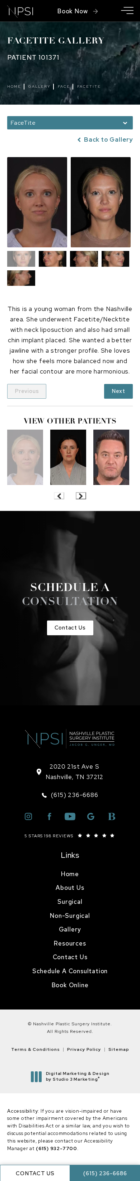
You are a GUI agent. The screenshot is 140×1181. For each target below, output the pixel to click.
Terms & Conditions (35, 1049)
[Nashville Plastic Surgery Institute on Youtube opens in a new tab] (70, 816)
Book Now (72, 11)
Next (118, 391)
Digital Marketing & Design (77, 1076)
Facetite (89, 86)
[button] (127, 11)
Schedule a (70, 595)
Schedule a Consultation (70, 971)
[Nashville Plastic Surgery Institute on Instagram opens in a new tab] (28, 816)
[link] (70, 795)
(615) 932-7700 (56, 1148)
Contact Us (70, 627)
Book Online (70, 985)
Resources (70, 943)
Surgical (69, 902)
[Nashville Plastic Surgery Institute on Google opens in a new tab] (90, 816)
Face (64, 86)
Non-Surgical (70, 916)
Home (14, 86)
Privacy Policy (84, 1049)
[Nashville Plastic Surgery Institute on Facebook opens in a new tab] (49, 816)
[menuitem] (70, 874)
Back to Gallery (108, 140)
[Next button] (81, 495)
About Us (70, 888)
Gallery (39, 86)
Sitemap (118, 1049)
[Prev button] (59, 495)
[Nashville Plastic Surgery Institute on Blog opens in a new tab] (111, 816)
